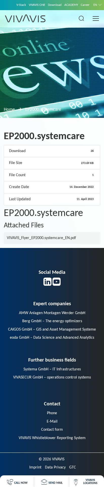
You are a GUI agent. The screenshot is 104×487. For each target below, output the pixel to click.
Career (85, 5)
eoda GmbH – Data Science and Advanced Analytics (52, 338)
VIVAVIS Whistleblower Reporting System (52, 438)
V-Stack (21, 5)
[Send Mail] (52, 481)
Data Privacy (55, 467)
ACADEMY (71, 5)
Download (55, 5)
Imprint (35, 467)
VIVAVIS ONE (37, 5)
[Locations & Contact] (86, 481)
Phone (52, 413)
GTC (72, 467)
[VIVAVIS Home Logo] (25, 18)
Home (9, 109)
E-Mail (52, 422)
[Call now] (17, 481)
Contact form (52, 430)
